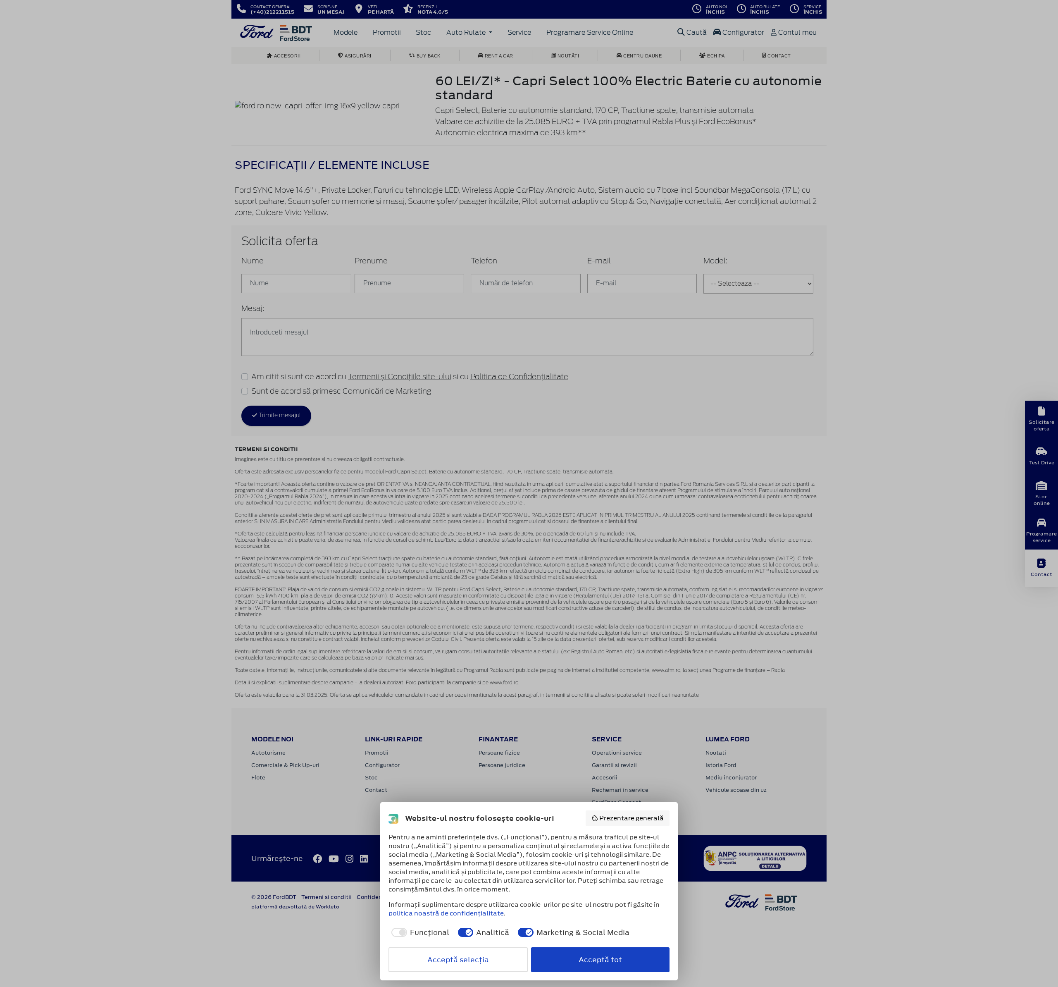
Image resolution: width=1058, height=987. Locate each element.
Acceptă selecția (458, 960)
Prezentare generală (631, 818)
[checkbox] (418, 932)
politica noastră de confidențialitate (446, 913)
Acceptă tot (600, 960)
